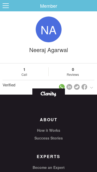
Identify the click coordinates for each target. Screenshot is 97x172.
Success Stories (48, 138)
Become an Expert (49, 167)
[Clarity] (48, 93)
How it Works (48, 130)
